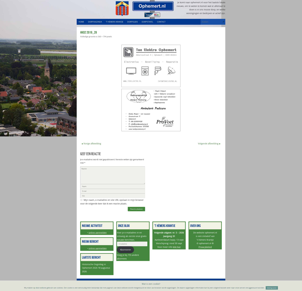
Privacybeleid (205, 247)
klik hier (177, 247)
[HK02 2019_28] (151, 88)
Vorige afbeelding (92, 143)
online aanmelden (98, 232)
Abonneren (125, 249)
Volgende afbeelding (208, 143)
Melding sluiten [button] (272, 288)
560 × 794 (102, 36)
